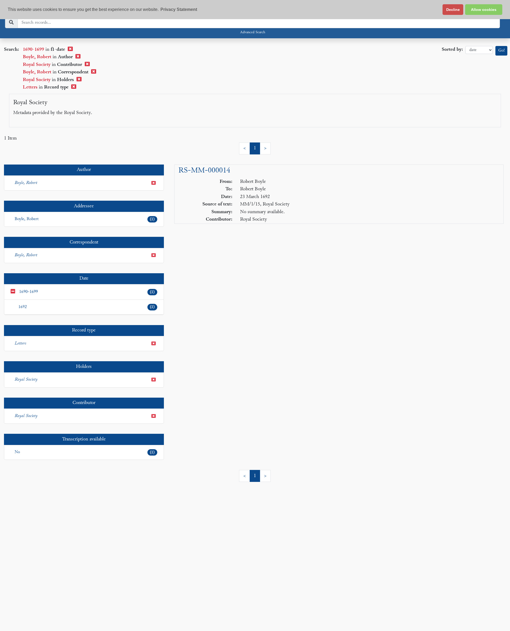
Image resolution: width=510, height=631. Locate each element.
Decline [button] (453, 9)
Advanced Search (252, 32)
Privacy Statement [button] (178, 9)
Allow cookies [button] (483, 9)
